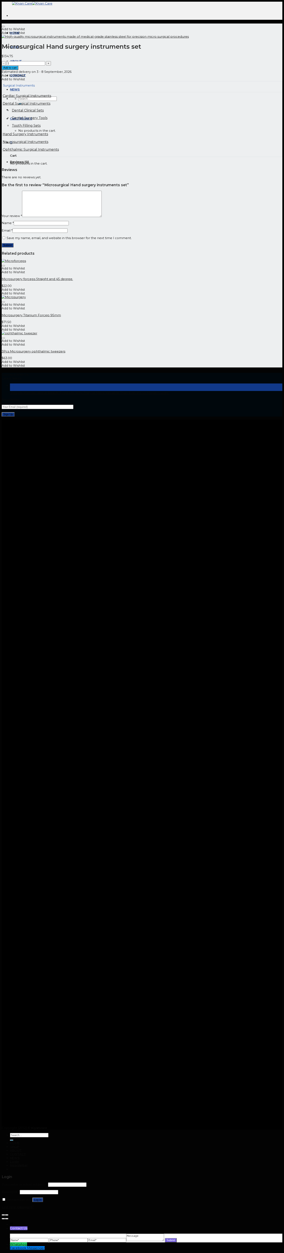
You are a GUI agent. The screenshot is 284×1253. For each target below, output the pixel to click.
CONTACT (18, 1154)
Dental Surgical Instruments (26, 103)
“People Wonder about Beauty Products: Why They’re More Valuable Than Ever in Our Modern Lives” (89, 393)
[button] (13, 29)
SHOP (14, 1147)
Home (7, 22)
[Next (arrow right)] (6, 1218)
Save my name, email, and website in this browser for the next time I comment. (69, 238)
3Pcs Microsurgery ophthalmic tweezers (33, 351)
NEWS (15, 1158)
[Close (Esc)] (3, 1215)
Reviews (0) (19, 162)
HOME (15, 1143)
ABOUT (16, 1150)
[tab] (146, 162)
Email (7, 230)
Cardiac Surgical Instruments (27, 96)
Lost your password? (18, 1207)
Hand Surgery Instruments (36, 22)
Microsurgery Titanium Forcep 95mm (31, 315)
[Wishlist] (3, 26)
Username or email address (24, 1184)
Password (10, 1192)
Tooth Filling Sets (26, 126)
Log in (37, 1199)
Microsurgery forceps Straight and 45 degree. (37, 279)
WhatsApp (18, 1244)
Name (8, 223)
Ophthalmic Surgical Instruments (31, 149)
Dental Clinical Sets (28, 110)
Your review (12, 216)
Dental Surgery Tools (29, 118)
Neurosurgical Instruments (25, 142)
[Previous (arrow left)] (3, 1218)
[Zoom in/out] (6, 1215)
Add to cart (10, 67)
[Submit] (11, 1140)
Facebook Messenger (27, 1248)
